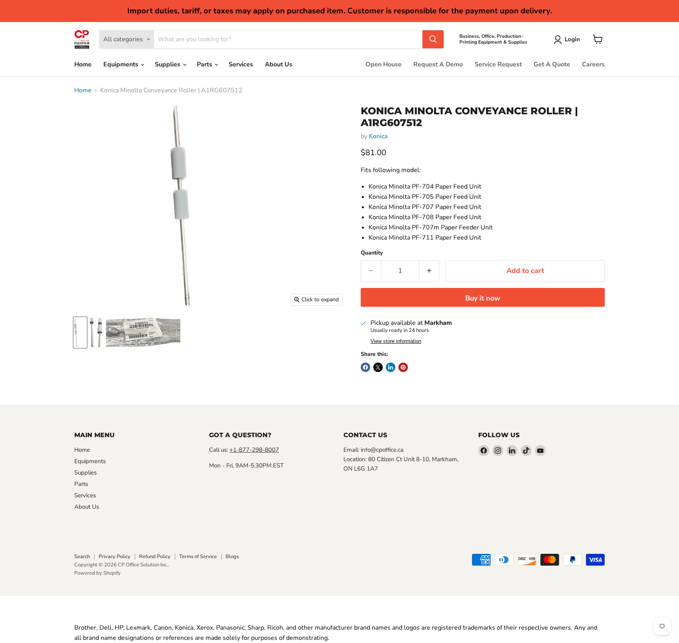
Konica (378, 136)
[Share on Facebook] (365, 367)
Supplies (168, 64)
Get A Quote (552, 64)
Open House (383, 64)
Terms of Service (198, 556)
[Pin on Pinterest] (403, 367)
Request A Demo (438, 64)
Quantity (372, 253)
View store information (396, 341)
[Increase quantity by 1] (429, 271)
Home (83, 64)
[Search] (433, 39)
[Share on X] (378, 367)
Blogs (232, 556)
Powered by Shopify (97, 573)
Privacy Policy (114, 556)
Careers (593, 64)
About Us (278, 64)
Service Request (498, 64)
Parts (205, 64)
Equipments (121, 64)
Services (241, 64)
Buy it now (482, 298)
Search (82, 556)
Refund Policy (155, 556)
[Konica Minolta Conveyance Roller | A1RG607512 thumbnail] (80, 332)
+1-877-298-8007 (254, 450)
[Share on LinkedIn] (390, 367)
